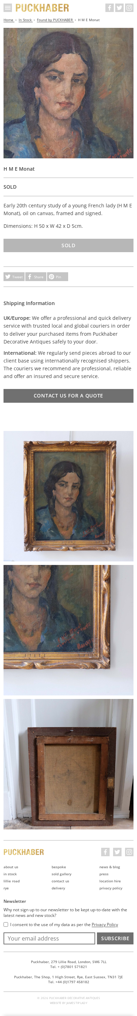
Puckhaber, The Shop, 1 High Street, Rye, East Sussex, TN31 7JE (68, 976)
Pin (58, 276)
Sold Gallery (61, 873)
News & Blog (109, 866)
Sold (68, 245)
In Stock (26, 19)
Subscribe (115, 938)
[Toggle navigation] (8, 8)
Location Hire (110, 880)
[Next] (128, 93)
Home (9, 19)
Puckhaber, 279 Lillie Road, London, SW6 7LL (68, 961)
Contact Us (60, 880)
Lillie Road (12, 880)
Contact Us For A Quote (68, 395)
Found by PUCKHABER (55, 19)
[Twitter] (119, 8)
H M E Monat (89, 19)
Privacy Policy (110, 888)
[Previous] (9, 93)
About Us (11, 866)
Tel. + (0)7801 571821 (68, 966)
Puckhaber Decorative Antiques (42, 8)
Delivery (58, 888)
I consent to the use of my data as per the (64, 924)
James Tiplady (76, 1003)
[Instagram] (129, 8)
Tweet (17, 276)
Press (104, 873)
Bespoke (59, 866)
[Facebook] (109, 8)
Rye (6, 888)
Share (39, 276)
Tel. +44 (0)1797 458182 (68, 981)
